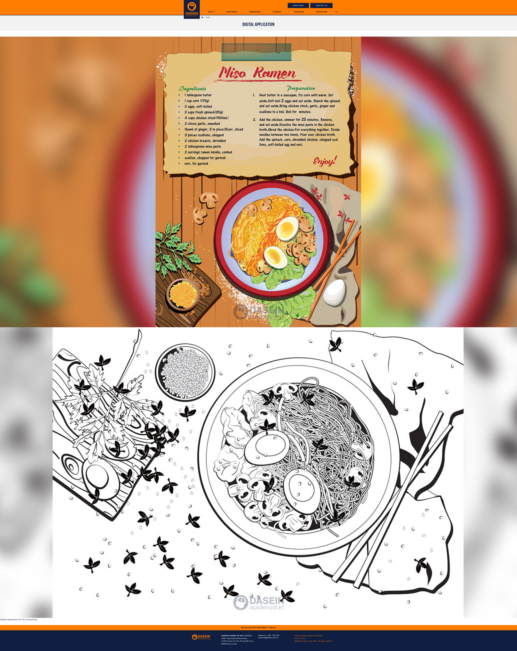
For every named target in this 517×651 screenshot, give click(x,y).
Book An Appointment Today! (258, 627)
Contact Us (321, 5)
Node (208, 17)
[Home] (192, 9)
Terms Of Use (300, 638)
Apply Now (298, 5)
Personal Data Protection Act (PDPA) (308, 636)
